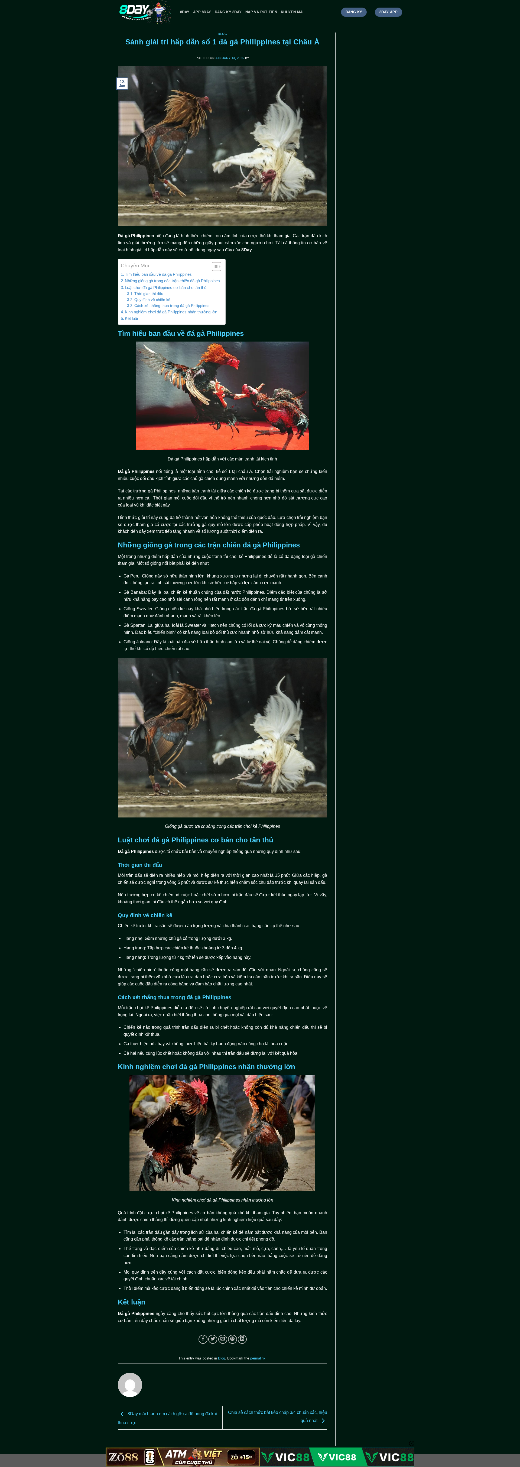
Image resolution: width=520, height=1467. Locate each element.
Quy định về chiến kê (152, 300)
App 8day (202, 12)
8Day (184, 12)
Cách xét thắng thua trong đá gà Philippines (171, 306)
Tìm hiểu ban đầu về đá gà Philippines (158, 274)
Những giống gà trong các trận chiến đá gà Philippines (172, 280)
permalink (257, 1358)
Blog (222, 33)
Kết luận (132, 318)
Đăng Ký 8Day (228, 12)
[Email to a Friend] (222, 1339)
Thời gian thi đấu (148, 294)
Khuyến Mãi (292, 12)
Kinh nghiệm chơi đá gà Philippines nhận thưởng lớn (171, 312)
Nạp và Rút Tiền (261, 12)
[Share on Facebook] (203, 1339)
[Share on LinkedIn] (242, 1339)
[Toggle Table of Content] (214, 266)
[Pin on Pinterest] (232, 1339)
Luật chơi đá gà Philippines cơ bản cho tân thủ (165, 287)
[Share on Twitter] (212, 1339)
